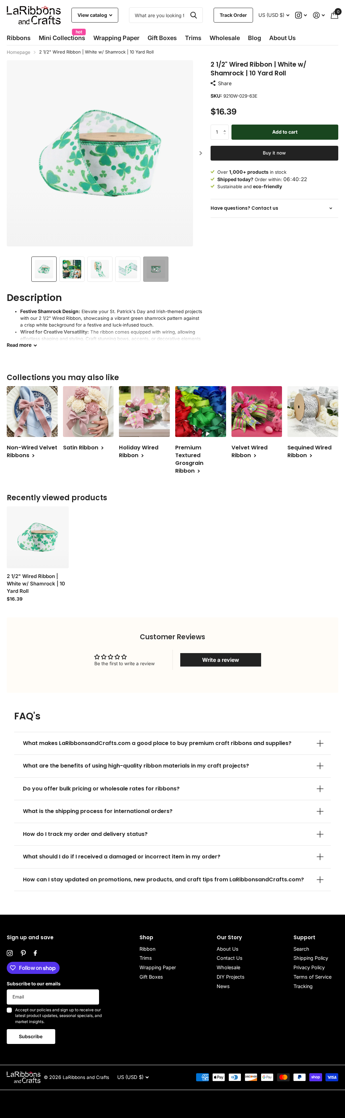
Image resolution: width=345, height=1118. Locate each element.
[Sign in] (319, 15)
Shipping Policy (310, 958)
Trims (193, 37)
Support (304, 937)
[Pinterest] (23, 953)
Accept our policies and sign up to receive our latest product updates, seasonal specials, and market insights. (58, 1016)
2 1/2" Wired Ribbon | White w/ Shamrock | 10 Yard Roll (36, 583)
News (223, 986)
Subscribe (31, 1036)
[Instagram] (10, 953)
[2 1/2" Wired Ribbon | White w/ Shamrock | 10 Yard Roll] (38, 537)
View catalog (92, 15)
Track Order (233, 15)
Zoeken (193, 15)
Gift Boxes (162, 37)
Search (301, 949)
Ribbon (147, 949)
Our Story (229, 937)
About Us (228, 949)
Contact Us (230, 958)
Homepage (18, 52)
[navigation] (44, 269)
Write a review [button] (220, 659)
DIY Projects (231, 977)
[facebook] (35, 953)
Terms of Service (312, 977)
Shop (146, 937)
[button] (201, 153)
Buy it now (274, 153)
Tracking (303, 986)
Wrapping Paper (157, 967)
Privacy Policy (309, 967)
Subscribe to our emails (34, 983)
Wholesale (225, 37)
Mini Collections (62, 35)
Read (19, 345)
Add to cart (284, 132)
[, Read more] (301, 15)
